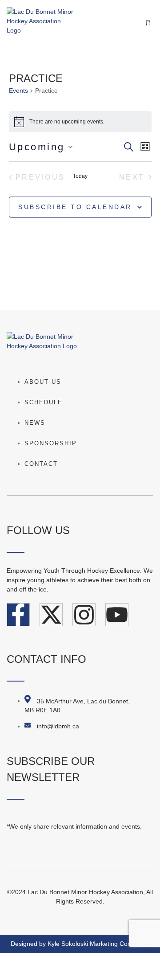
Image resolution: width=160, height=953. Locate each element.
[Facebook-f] (18, 614)
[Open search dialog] (149, 23)
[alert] (80, 121)
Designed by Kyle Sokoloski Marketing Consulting (80, 943)
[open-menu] (129, 21)
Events (18, 90)
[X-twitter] (51, 614)
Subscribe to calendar (75, 207)
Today (80, 176)
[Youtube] (116, 614)
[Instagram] (84, 614)
